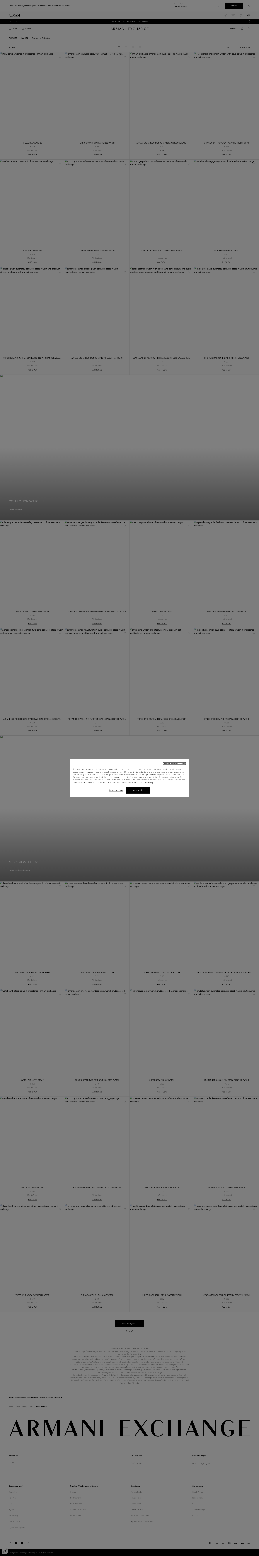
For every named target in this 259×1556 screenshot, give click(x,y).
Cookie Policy (147, 782)
